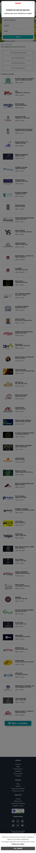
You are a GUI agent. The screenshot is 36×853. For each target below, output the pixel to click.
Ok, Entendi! (18, 848)
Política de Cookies (17, 844)
